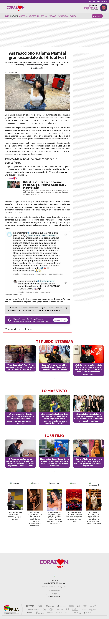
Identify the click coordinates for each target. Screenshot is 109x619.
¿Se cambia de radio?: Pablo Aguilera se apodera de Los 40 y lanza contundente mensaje (15, 515)
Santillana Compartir (61, 606)
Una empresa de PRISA (11, 608)
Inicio (6, 16)
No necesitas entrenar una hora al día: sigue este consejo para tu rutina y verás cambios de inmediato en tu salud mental (35, 518)
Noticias (14, 16)
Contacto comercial (54, 590)
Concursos (31, 16)
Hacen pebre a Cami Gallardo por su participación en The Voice (35, 310)
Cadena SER (71, 606)
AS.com (77, 606)
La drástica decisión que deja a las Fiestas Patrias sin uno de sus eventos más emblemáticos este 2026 (74, 516)
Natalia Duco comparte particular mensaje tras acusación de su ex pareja (39, 308)
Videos (22, 16)
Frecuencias (63, 16)
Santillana (50, 606)
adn (84, 606)
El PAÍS (30, 606)
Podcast (52, 16)
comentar (62, 172)
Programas (42, 16)
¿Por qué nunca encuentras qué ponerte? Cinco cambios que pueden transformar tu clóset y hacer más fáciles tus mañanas (94, 517)
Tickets (73, 16)
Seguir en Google (60, 320)
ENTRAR (92, 2)
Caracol (92, 606)
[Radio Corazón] (16, 8)
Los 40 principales (40, 606)
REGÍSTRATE (102, 2)
